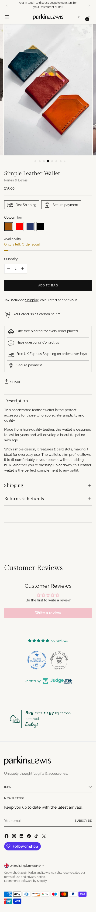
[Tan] (8, 226)
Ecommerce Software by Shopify (25, 880)
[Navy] (30, 226)
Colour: (13, 217)
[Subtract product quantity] (8, 268)
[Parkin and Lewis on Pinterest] (29, 837)
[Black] (40, 226)
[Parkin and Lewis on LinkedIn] (22, 837)
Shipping (32, 300)
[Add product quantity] (22, 268)
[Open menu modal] (6, 17)
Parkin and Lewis (39, 872)
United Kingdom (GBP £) (25, 865)
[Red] (19, 226)
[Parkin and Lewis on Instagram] (14, 837)
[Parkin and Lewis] (48, 17)
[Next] (89, 5)
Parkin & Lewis (15, 180)
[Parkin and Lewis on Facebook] (7, 837)
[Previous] (7, 5)
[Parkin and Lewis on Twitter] (44, 837)
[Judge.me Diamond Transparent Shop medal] (36, 660)
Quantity (11, 259)
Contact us (50, 342)
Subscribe (83, 820)
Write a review (48, 613)
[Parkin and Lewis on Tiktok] (37, 837)
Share (15, 382)
